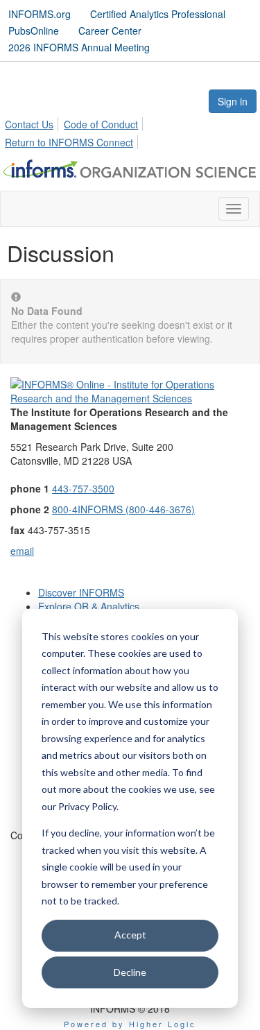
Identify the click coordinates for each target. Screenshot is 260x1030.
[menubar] (130, 131)
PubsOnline (33, 30)
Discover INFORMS (81, 592)
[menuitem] (32, 122)
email (22, 551)
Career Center (109, 30)
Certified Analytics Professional (157, 14)
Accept (130, 935)
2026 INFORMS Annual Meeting (79, 47)
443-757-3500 (83, 488)
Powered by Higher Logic (130, 1023)
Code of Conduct (101, 124)
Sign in (233, 101)
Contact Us (29, 124)
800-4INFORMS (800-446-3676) (123, 509)
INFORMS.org (39, 14)
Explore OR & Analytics (88, 606)
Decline (130, 972)
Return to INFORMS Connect (69, 142)
